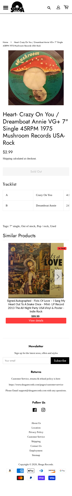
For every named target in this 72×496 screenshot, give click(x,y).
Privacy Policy (36, 432)
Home (5, 42)
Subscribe (60, 360)
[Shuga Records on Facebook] (34, 411)
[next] (60, 277)
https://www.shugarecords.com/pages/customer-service (36, 384)
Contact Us (36, 446)
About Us (36, 423)
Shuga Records (45, 464)
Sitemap (36, 455)
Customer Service (36, 437)
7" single (15, 226)
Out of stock (28, 226)
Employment (36, 450)
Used (53, 226)
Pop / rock (43, 226)
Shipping (7, 158)
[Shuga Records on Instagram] (43, 411)
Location (36, 428)
